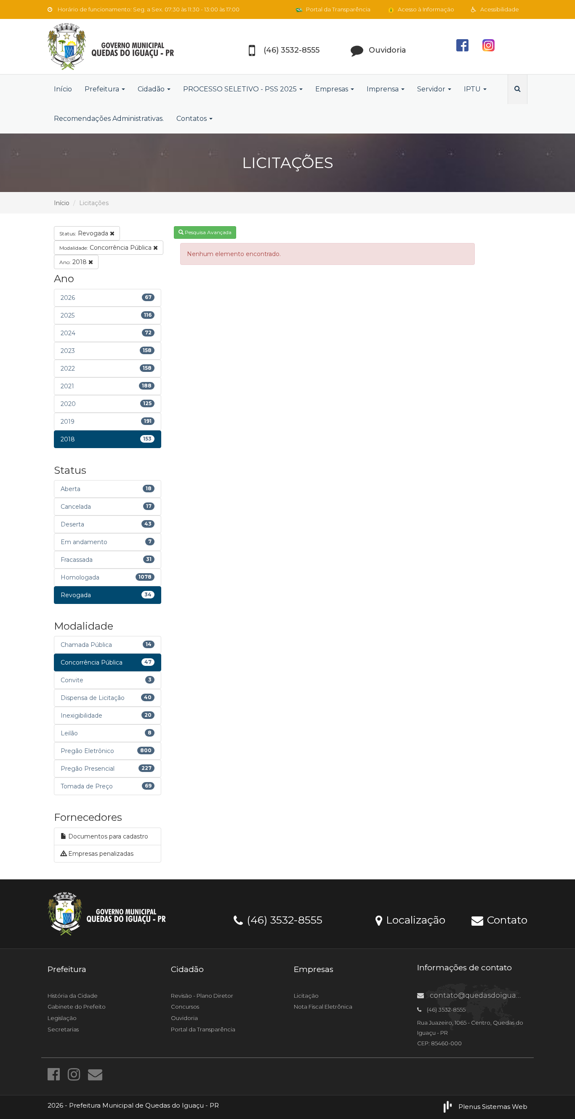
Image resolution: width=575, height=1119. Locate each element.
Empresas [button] (332, 89)
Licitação (306, 995)
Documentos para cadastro (107, 836)
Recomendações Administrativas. (109, 119)
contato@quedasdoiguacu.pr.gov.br (492, 995)
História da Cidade (73, 995)
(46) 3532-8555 (283, 919)
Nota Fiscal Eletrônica (323, 1006)
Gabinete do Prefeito (77, 1006)
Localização (414, 919)
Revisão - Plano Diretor (202, 995)
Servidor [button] (432, 89)
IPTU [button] (473, 89)
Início (63, 89)
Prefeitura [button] (103, 89)
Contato (505, 919)
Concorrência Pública (106, 247)
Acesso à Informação (425, 9)
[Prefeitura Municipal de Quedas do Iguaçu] (123, 46)
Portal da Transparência (337, 9)
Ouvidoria (184, 1018)
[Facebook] (56, 1074)
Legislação (62, 1018)
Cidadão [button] (152, 89)
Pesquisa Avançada (208, 232)
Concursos (185, 1006)
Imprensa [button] (383, 89)
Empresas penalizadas (100, 853)
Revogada (84, 233)
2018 (73, 262)
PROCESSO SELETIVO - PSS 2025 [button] (240, 89)
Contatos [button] (192, 119)
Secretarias (63, 1029)
